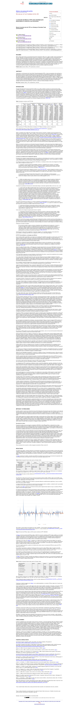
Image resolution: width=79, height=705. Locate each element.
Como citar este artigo (54, 26)
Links (41, 642)
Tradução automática (54, 29)
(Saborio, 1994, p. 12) (43, 229)
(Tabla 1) (24, 92)
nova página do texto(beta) (55, 20)
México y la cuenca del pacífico (24, 11)
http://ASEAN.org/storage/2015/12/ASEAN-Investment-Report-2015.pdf (28, 646)
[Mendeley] (50, 37)
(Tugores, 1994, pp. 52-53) (29, 183)
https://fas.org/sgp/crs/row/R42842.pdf (51, 664)
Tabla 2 (24, 486)
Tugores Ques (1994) (43, 169)
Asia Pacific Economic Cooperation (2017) (40, 128)
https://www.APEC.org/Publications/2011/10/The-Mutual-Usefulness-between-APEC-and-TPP (32, 660)
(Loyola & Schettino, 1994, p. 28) (27, 199)
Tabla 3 (18, 556)
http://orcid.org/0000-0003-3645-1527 (24, 41)
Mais (51, 37)
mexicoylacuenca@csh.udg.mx (39, 704)
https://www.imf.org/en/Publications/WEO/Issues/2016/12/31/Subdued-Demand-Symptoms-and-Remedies (35, 655)
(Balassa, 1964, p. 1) (41, 167)
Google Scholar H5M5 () (56, 16)
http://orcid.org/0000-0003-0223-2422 (24, 35)
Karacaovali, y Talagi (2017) (54, 595)
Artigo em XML (53, 23)
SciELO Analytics (54, 15)
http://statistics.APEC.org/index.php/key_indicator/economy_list (27, 129)
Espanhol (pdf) (53, 21)
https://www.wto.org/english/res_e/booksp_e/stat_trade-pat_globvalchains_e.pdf (30, 682)
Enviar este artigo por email (55, 31)
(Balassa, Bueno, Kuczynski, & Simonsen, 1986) (26, 294)
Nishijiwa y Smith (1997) (43, 202)
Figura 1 (38, 493)
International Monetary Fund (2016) (40, 473)
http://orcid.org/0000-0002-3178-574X (24, 38)
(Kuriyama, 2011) (54, 134)
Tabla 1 (47, 152)
